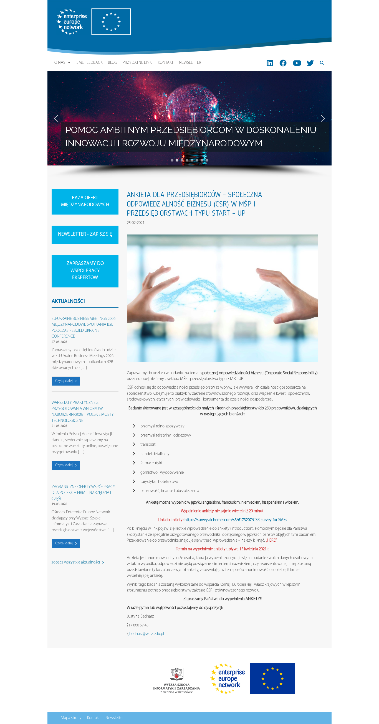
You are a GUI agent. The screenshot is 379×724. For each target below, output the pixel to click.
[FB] (283, 63)
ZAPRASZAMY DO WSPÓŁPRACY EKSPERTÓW (85, 271)
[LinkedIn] (270, 63)
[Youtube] (297, 63)
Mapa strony (71, 718)
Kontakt (165, 63)
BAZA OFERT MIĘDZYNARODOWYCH (85, 202)
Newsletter (190, 63)
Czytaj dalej (64, 381)
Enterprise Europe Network (78, 11)
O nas (59, 63)
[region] (189, 124)
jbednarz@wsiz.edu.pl (146, 634)
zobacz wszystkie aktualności (76, 562)
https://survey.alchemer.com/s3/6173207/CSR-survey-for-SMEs (236, 520)
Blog (112, 63)
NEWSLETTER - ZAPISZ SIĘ (85, 234)
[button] (56, 118)
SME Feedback (89, 63)
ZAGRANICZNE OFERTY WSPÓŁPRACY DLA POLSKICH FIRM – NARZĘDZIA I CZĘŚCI (83, 493)
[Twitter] (310, 63)
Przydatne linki (137, 63)
